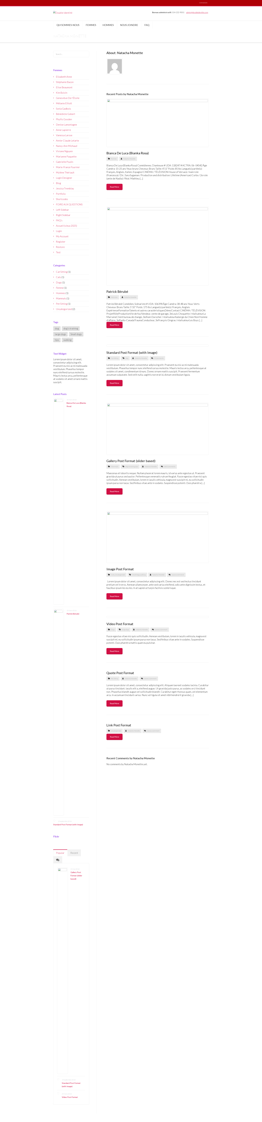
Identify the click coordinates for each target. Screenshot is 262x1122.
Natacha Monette (129, 159)
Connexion (203, 3)
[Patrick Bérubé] (58, 712)
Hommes (108, 24)
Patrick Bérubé (117, 291)
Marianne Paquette (66, 156)
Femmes (91, 24)
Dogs (113, 630)
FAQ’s (59, 220)
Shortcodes (62, 199)
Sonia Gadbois (63, 108)
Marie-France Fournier (68, 167)
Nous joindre (129, 24)
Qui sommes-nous (67, 24)
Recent (74, 852)
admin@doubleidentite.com (197, 12)
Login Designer (64, 177)
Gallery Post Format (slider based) (130, 461)
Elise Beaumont (64, 87)
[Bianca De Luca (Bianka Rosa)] (58, 501)
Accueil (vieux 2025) (66, 225)
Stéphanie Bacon (65, 81)
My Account (62, 236)
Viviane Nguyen (64, 151)
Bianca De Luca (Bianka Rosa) (127, 153)
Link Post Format (118, 725)
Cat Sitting (114, 358)
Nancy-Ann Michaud (66, 145)
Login (59, 230)
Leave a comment (178, 575)
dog (127, 358)
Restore (60, 246)
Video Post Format (119, 624)
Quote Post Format (120, 673)
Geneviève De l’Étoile (67, 97)
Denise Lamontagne (66, 124)
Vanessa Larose (64, 135)
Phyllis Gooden (64, 119)
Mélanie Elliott (64, 103)
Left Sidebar (62, 209)
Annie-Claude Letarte (67, 140)
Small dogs (136, 575)
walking (143, 575)
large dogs (125, 630)
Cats (112, 575)
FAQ (146, 24)
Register (60, 241)
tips (137, 466)
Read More (114, 187)
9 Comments (158, 358)
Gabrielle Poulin (64, 161)
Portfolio (61, 193)
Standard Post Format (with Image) (131, 352)
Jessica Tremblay (65, 188)
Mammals (114, 466)
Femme (114, 159)
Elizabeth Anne (64, 76)
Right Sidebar (63, 215)
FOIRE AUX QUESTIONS (69, 204)
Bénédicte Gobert (65, 113)
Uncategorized (120, 575)
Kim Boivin (61, 92)
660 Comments (169, 466)
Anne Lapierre (63, 129)
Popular (60, 852)
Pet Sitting (114, 679)
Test (58, 252)
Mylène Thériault (65, 172)
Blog (58, 183)
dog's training (130, 466)
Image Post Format (120, 569)
